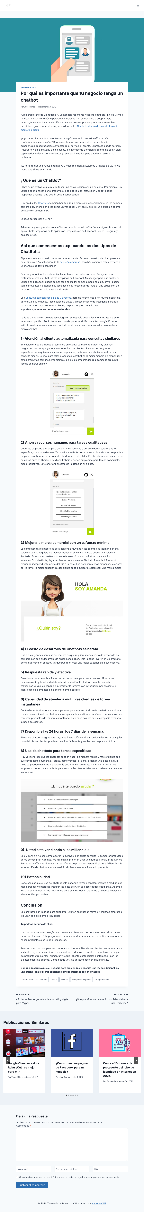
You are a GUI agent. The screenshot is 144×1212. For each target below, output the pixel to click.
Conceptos (41, 979)
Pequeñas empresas (81, 979)
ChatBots (43, 203)
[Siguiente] (136, 1060)
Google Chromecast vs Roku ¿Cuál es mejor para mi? (23, 1067)
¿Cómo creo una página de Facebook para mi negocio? (72, 1067)
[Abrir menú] (138, 5)
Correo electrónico (67, 1169)
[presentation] (24, 1043)
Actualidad (27, 979)
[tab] (66, 1095)
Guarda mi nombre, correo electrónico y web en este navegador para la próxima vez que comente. (69, 1177)
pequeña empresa (70, 262)
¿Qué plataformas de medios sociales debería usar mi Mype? (102, 999)
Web (96, 1169)
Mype (54, 979)
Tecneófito (16, 1077)
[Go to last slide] (8, 1060)
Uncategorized (28, 88)
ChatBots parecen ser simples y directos (48, 297)
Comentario (23, 1125)
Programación (102, 979)
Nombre (23, 1169)
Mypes (64, 979)
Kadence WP (99, 1203)
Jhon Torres (29, 107)
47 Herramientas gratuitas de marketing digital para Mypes (42, 999)
